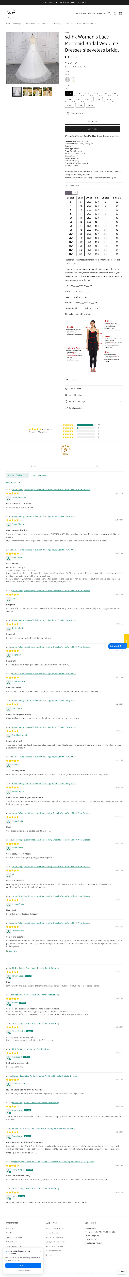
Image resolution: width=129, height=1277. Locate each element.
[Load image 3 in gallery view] (27, 91)
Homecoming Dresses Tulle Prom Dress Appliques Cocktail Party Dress (44, 516)
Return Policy (11, 1242)
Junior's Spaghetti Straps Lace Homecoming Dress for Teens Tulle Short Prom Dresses (51, 489)
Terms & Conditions (14, 1246)
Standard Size (76, 113)
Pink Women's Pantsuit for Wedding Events (31, 1049)
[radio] (67, 79)
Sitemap (48, 1255)
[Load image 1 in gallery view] (16, 91)
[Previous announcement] (7, 2)
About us (10, 1228)
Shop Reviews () (39, 475)
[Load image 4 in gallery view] (37, 91)
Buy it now (93, 129)
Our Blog (9, 1233)
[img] (41, 429)
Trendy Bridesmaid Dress (55, 1242)
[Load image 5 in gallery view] (47, 91)
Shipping (68, 67)
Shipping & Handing (14, 1237)
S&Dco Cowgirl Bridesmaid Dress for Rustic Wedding (35, 968)
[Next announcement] (122, 2)
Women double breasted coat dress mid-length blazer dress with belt (43, 1128)
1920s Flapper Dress (53, 1250)
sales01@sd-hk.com (94, 1243)
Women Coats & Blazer (54, 1228)
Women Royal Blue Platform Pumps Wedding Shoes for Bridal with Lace (44, 1076)
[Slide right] (56, 92)
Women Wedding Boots (54, 1246)
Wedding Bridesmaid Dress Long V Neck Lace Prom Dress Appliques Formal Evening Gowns (53, 1161)
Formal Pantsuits (52, 1233)
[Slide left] (9, 92)
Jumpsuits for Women (54, 1237)
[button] (17, 23)
